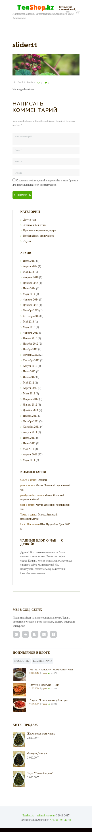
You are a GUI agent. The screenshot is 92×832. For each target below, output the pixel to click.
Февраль (30, 277)
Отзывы (42, 479)
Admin (30, 82)
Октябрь (31, 310)
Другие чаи (29, 219)
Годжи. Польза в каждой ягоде (48, 700)
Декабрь (30, 282)
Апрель (30, 266)
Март (29, 294)
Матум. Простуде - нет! (44, 684)
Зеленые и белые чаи (34, 225)
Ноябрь (30, 349)
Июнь (29, 288)
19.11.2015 (18, 82)
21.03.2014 (34, 688)
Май (28, 271)
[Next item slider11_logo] (62, 65)
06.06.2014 (34, 704)
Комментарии (42, 661)
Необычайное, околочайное (38, 235)
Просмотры (21, 661)
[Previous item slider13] (29, 65)
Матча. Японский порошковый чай (51, 669)
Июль (29, 260)
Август (30, 365)
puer (45, 673)
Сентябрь (31, 316)
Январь (30, 338)
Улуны (27, 241)
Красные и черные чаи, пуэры (39, 230)
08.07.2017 (34, 673)
